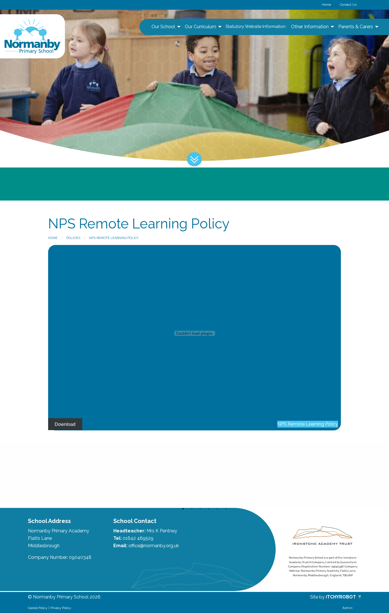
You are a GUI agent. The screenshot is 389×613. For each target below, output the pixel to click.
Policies (73, 238)
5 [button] (217, 509)
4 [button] (209, 509)
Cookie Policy (37, 608)
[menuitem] (165, 26)
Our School (163, 26)
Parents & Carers (355, 26)
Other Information (310, 26)
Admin (347, 608)
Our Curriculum (200, 26)
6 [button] (226, 509)
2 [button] (192, 509)
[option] (61, 474)
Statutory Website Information (256, 26)
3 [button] (200, 509)
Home (326, 5)
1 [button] (183, 509)
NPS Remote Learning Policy (113, 238)
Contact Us (348, 5)
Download (65, 424)
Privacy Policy (60, 608)
